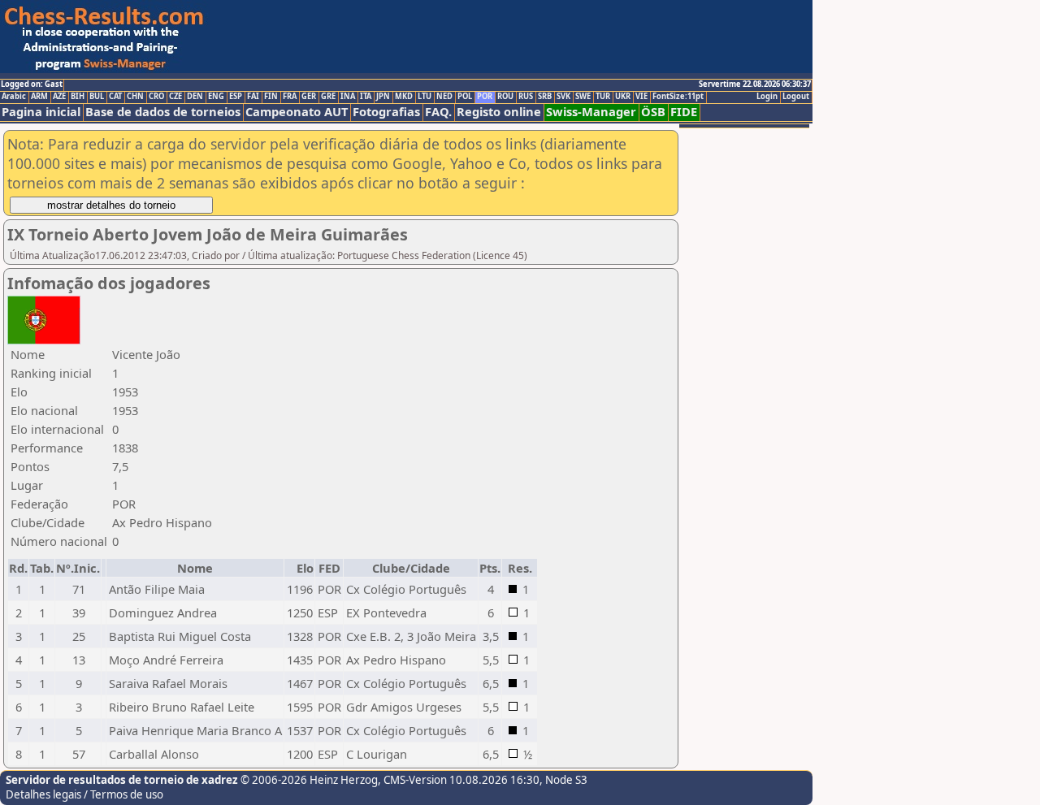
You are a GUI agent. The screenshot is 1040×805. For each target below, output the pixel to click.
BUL (96, 97)
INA (347, 97)
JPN (383, 97)
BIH (77, 97)
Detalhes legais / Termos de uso (84, 794)
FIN (271, 97)
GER (308, 97)
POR (484, 97)
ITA (365, 97)
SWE (583, 97)
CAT (115, 97)
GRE (328, 97)
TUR (603, 97)
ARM (39, 97)
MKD (404, 97)
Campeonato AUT (296, 111)
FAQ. (438, 111)
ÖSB (653, 111)
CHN (135, 97)
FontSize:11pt (678, 97)
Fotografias (386, 111)
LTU (424, 97)
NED (444, 97)
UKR (622, 97)
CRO (156, 97)
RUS (525, 97)
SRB (545, 97)
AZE (59, 97)
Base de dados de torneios (162, 111)
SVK (563, 97)
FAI (253, 97)
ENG (216, 97)
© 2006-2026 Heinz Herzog (308, 780)
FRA (290, 97)
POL (464, 97)
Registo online (499, 111)
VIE (641, 97)
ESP (235, 97)
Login (767, 97)
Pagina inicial (41, 111)
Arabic (14, 97)
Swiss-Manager (591, 111)
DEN (195, 97)
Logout (795, 97)
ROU (505, 97)
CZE (175, 97)
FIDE (683, 111)
